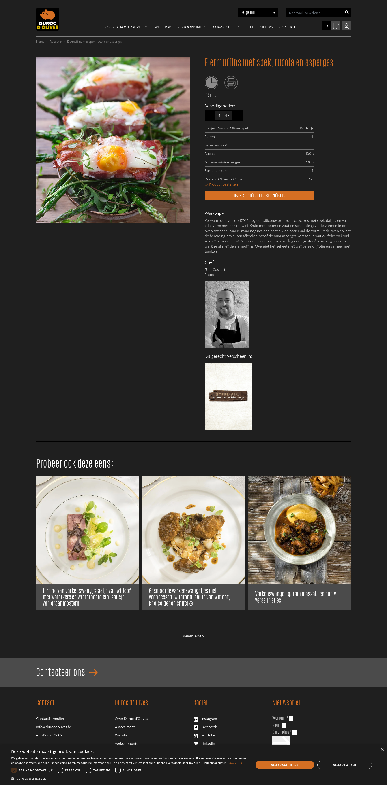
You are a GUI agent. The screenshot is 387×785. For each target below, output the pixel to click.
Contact (287, 27)
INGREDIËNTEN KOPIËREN (260, 195)
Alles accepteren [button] (285, 765)
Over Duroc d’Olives (123, 27)
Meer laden (193, 635)
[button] (129, 779)
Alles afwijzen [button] (344, 765)
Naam (276, 725)
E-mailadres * (282, 731)
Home (40, 41)
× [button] (382, 749)
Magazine (221, 27)
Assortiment (125, 727)
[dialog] (193, 765)
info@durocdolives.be (54, 727)
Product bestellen (223, 184)
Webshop (162, 27)
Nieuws (266, 27)
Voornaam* (280, 718)
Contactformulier (50, 718)
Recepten (245, 27)
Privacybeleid (235, 762)
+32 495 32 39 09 (49, 735)
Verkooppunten (191, 27)
